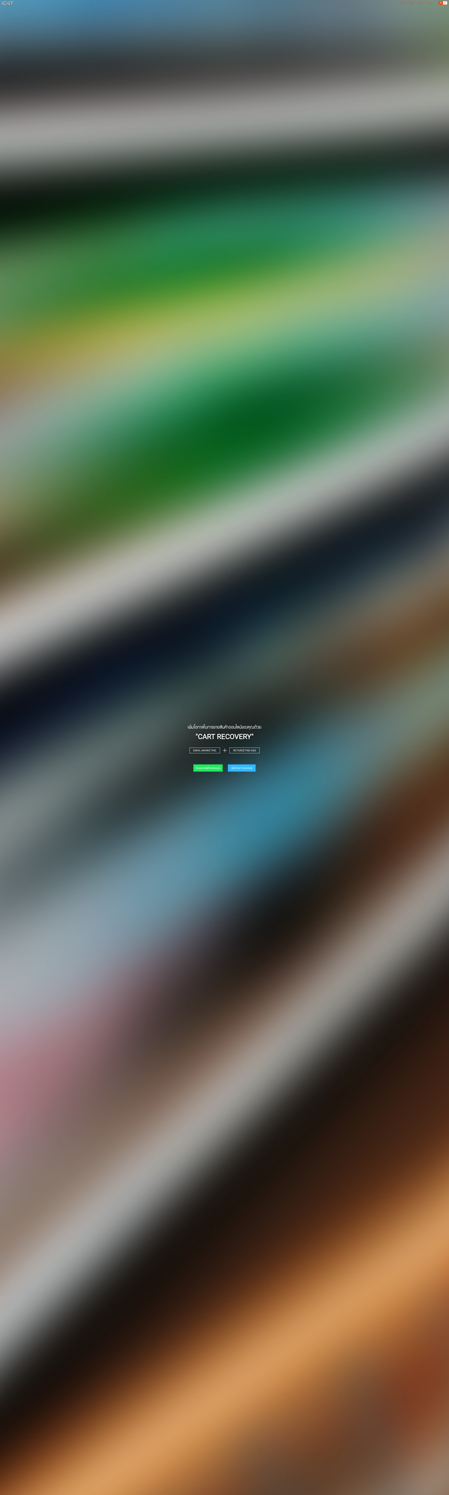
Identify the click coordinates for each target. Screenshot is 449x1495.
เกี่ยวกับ (403, 3)
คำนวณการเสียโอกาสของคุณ (208, 768)
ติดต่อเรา (429, 3)
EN (445, 3)
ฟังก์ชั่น (411, 3)
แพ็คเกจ (420, 3)
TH (441, 3)
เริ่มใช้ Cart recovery (241, 768)
